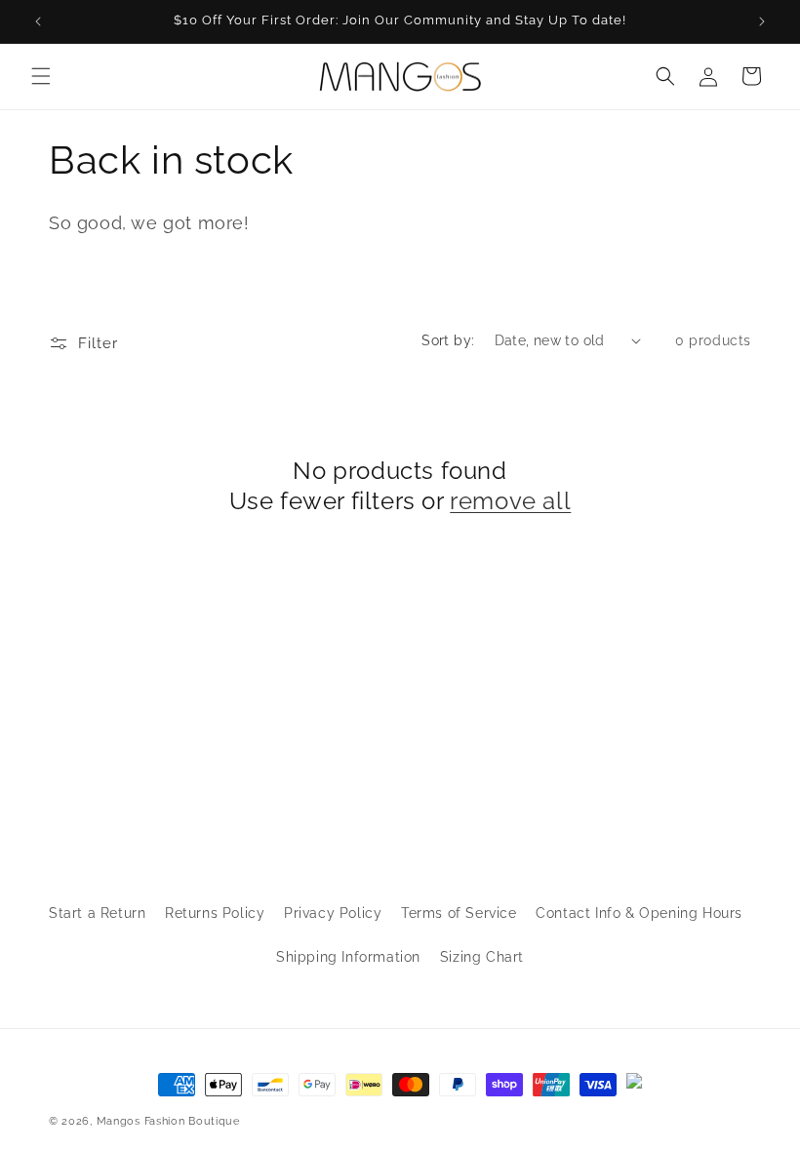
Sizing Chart (482, 957)
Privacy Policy (332, 913)
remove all (510, 501)
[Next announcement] (761, 21)
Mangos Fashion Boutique (168, 1121)
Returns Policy (214, 913)
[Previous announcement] (38, 21)
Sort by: (447, 340)
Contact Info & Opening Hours (639, 913)
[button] (41, 76)
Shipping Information (348, 957)
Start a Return (97, 913)
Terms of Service (459, 913)
